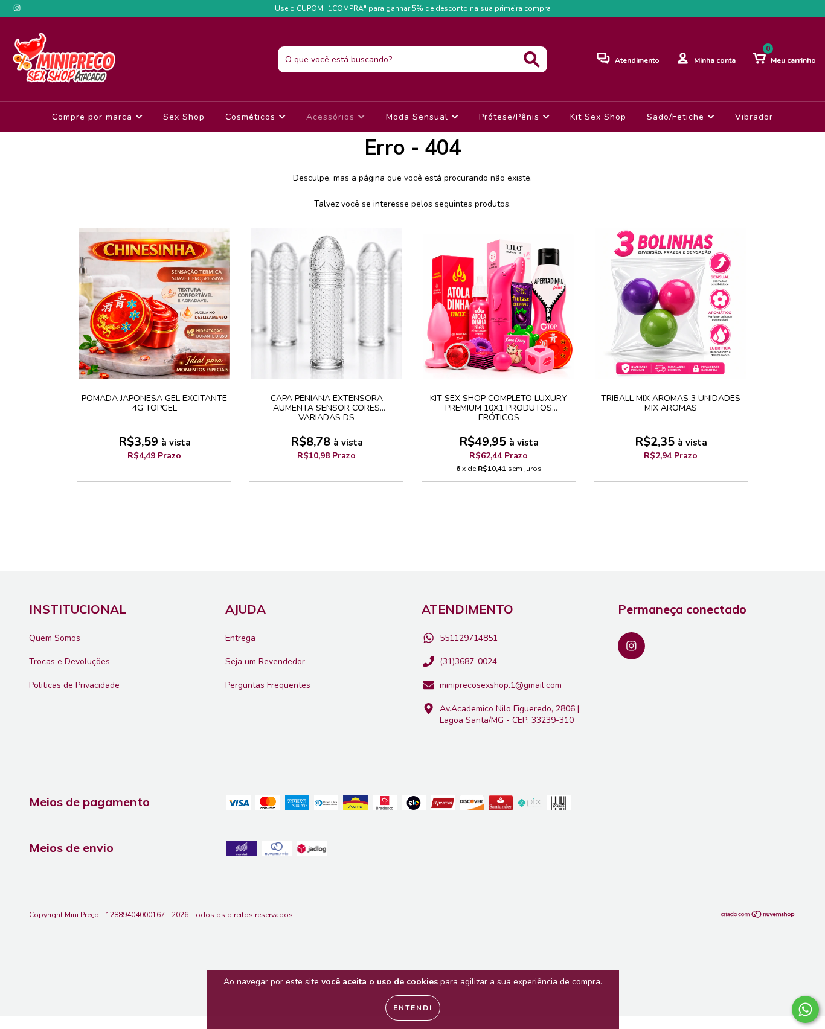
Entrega (240, 638)
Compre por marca (93, 117)
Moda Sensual (418, 117)
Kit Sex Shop (598, 117)
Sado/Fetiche (677, 117)
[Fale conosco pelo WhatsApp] (805, 1009)
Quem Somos (54, 638)
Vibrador (754, 117)
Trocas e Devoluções (69, 661)
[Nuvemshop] (758, 915)
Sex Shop (184, 117)
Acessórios (332, 117)
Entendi (412, 1008)
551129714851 (469, 638)
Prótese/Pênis (510, 117)
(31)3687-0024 (468, 661)
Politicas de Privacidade (74, 685)
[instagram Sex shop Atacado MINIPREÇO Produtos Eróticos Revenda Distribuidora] (17, 8)
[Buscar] (532, 59)
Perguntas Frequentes (267, 685)
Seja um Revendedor (265, 661)
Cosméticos (251, 117)
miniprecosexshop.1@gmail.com (501, 685)
